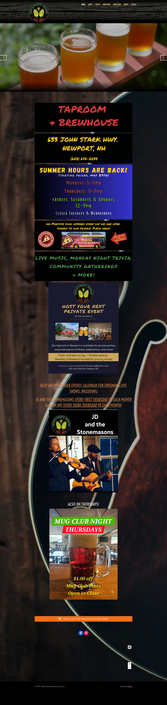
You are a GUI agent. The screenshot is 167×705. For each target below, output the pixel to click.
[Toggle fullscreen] (129, 647)
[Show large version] (83, 191)
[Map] (83, 657)
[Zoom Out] (129, 667)
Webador (129, 686)
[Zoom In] (129, 664)
